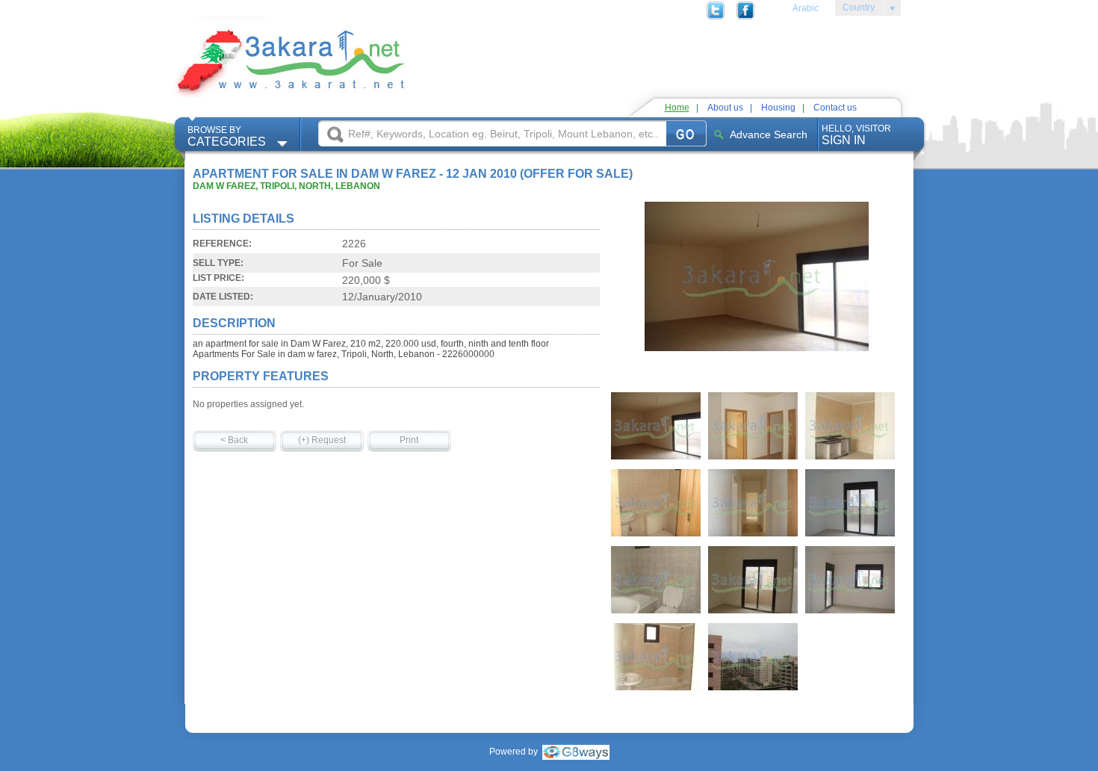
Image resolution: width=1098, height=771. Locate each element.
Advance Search (768, 134)
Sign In (856, 134)
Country (855, 9)
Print (409, 440)
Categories (226, 136)
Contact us (835, 107)
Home (677, 107)
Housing (778, 107)
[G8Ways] (576, 751)
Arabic (806, 8)
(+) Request (322, 440)
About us (725, 107)
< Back (234, 440)
